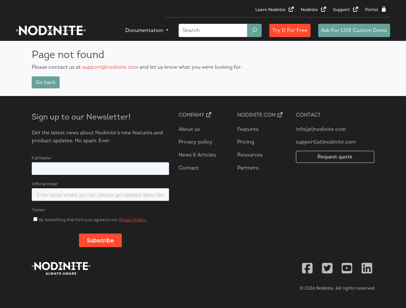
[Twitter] (327, 268)
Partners (248, 168)
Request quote (335, 157)
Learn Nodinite (271, 9)
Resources (250, 155)
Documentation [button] (145, 30)
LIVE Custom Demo (354, 30)
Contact (189, 168)
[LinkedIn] (367, 268)
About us (189, 129)
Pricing (245, 142)
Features (248, 129)
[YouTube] (347, 268)
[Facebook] (307, 268)
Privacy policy (196, 142)
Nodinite (310, 9)
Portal (372, 9)
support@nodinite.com (110, 67)
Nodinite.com (257, 115)
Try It (289, 30)
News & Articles (197, 155)
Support (342, 9)
